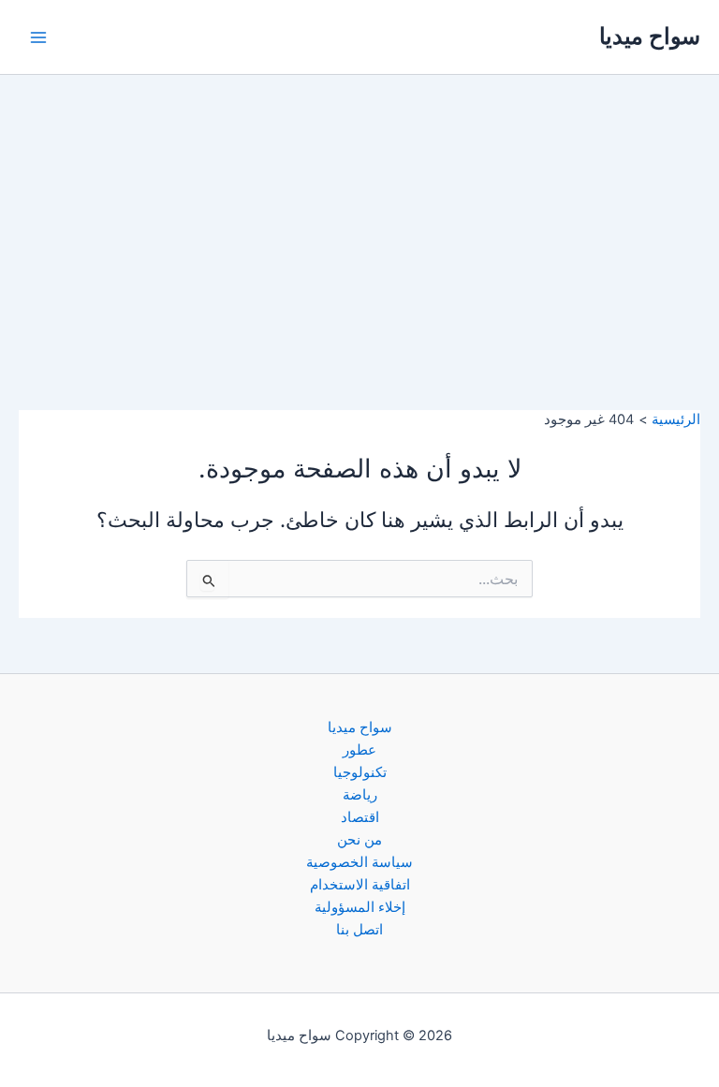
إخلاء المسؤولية (360, 907)
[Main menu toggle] (38, 37)
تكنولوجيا (360, 772)
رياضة (360, 794)
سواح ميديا (649, 36)
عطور (359, 750)
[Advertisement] (359, 215)
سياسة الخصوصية (359, 862)
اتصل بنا (359, 929)
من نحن (359, 839)
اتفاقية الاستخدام (360, 884)
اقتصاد (360, 817)
